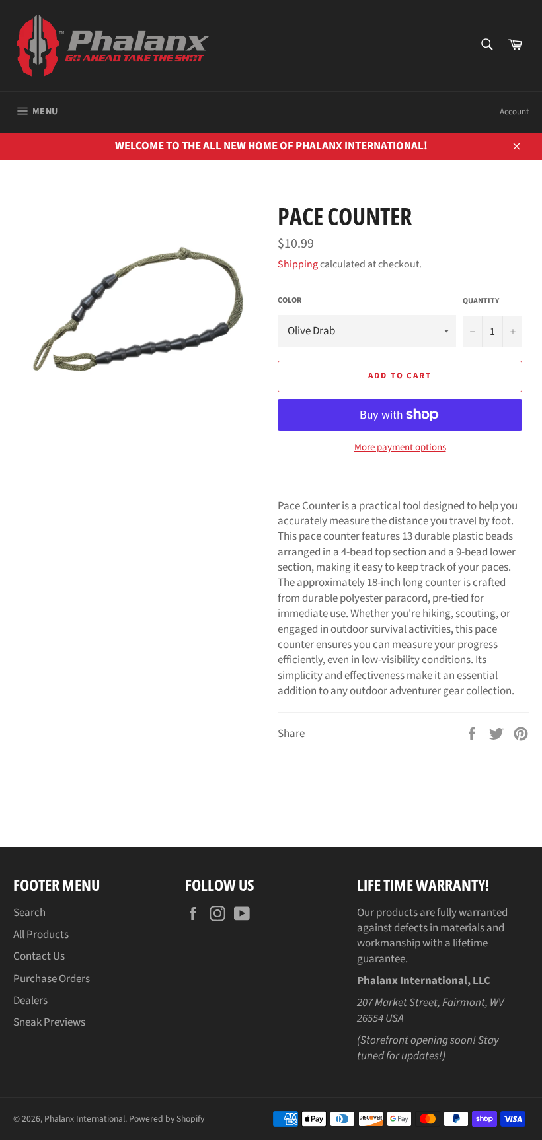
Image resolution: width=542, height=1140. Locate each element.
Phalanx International (84, 1118)
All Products (41, 935)
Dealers (30, 1001)
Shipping (298, 264)
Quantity (481, 301)
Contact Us (39, 956)
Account (514, 112)
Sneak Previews (49, 1022)
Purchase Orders (51, 979)
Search (29, 913)
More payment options (400, 447)
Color (289, 300)
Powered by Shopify (166, 1118)
